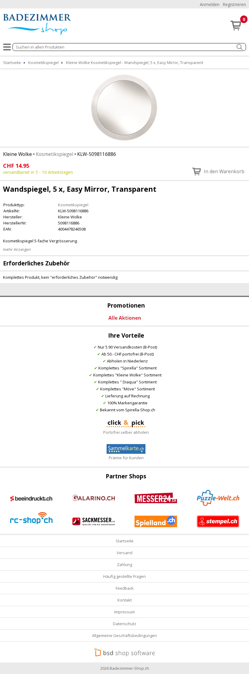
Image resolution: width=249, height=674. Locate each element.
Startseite (125, 541)
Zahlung (124, 564)
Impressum (124, 612)
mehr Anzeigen (17, 249)
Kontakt (125, 600)
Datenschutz (124, 623)
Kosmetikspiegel (54, 154)
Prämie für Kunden (126, 457)
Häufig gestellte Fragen (124, 576)
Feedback (125, 588)
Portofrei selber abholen (126, 432)
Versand (124, 552)
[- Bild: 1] (124, 107)
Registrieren (234, 4)
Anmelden (210, 4)
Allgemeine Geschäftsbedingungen (124, 635)
